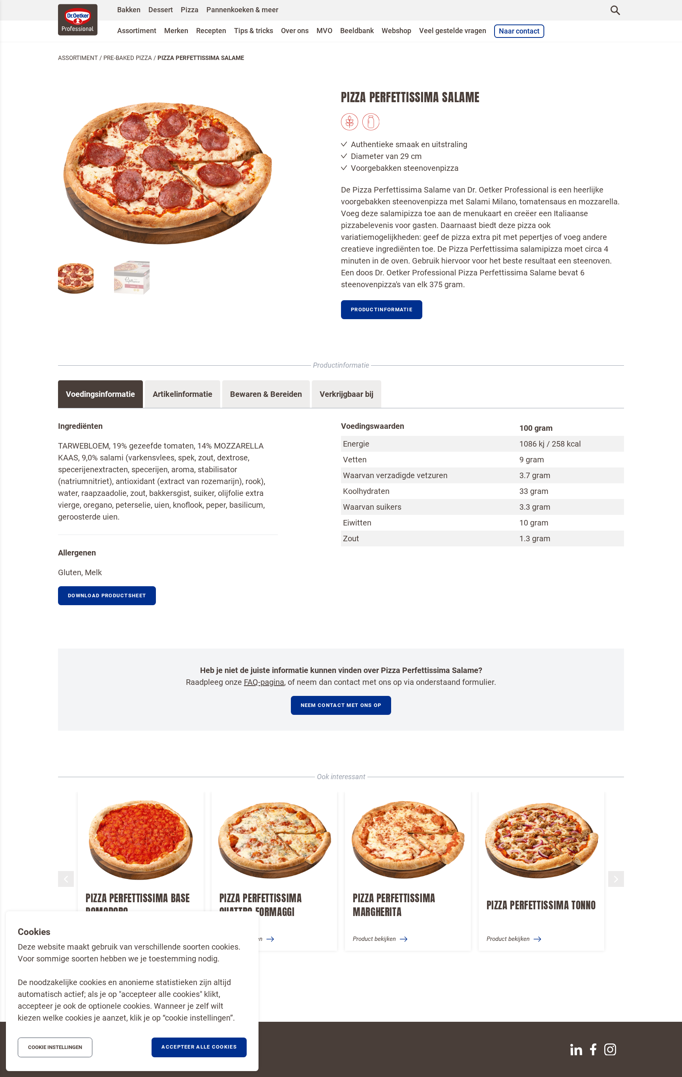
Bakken (129, 10)
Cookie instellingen (55, 1047)
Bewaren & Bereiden (266, 394)
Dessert (160, 10)
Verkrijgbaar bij (346, 394)
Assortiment (136, 31)
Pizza (190, 10)
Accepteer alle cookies (199, 1047)
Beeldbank (357, 31)
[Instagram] (610, 1049)
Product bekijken (240, 938)
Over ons (295, 31)
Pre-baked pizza (127, 58)
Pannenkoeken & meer (242, 10)
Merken (176, 31)
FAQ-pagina (264, 682)
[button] (381, 309)
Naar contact (519, 31)
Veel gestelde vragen (452, 31)
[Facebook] (593, 1049)
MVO (324, 31)
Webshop (396, 31)
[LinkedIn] (576, 1049)
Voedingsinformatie (100, 394)
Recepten (211, 31)
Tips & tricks (253, 31)
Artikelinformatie (182, 394)
